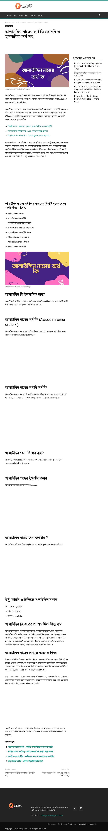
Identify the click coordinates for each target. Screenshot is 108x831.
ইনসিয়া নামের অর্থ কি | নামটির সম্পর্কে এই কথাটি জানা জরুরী (30, 751)
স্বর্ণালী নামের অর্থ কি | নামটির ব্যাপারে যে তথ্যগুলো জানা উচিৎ (31, 756)
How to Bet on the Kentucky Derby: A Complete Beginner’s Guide (86, 99)
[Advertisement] (37, 179)
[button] (99, 15)
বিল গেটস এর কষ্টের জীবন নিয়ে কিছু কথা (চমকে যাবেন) (28, 136)
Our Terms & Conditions (67, 824)
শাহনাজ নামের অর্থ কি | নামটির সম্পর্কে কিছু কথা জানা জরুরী (30, 747)
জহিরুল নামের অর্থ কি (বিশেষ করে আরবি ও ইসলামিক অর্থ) (55, 774)
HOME (9, 15)
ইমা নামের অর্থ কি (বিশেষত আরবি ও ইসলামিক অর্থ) (20, 774)
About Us (93, 824)
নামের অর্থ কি (15, 22)
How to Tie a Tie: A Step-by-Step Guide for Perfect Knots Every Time (88, 66)
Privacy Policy (83, 824)
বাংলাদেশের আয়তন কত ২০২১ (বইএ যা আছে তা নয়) (28, 131)
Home (7, 22)
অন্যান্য (40, 15)
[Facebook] (75, 809)
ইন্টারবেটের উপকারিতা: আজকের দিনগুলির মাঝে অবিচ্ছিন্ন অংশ (87, 74)
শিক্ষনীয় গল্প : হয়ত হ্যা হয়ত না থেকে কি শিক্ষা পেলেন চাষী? (30, 126)
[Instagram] (81, 808)
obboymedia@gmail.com (52, 815)
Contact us (52, 824)
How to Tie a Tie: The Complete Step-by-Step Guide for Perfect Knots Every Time (87, 89)
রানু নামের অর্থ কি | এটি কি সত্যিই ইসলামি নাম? (25, 761)
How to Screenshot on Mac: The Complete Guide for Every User (87, 81)
